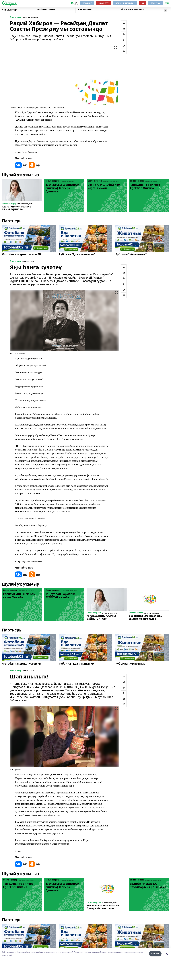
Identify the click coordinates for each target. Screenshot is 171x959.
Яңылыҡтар (9, 9)
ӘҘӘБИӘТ (87, 3)
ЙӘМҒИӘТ (103, 3)
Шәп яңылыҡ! (84, 9)
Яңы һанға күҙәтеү (46, 9)
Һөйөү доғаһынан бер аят (132, 9)
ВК (142, 3)
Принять (155, 953)
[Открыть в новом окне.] (21, 165)
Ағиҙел (9, 3)
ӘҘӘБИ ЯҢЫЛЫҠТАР (125, 3)
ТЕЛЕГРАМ (155, 3)
